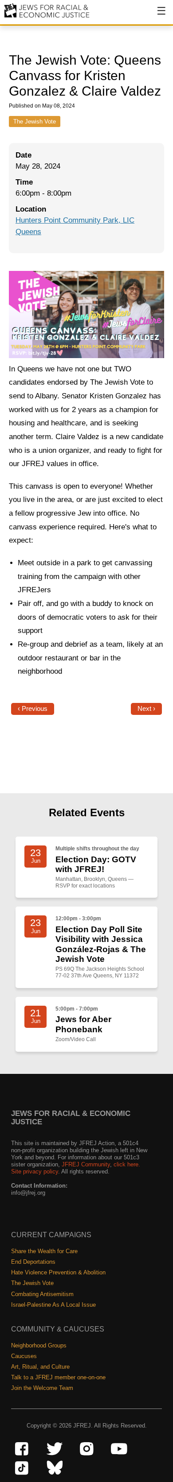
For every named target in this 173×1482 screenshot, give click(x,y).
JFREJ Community (86, 1164)
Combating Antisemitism (42, 1294)
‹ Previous (32, 708)
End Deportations (33, 1261)
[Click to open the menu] (155, 15)
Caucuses (24, 1356)
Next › (146, 708)
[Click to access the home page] (47, 17)
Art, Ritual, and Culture (40, 1366)
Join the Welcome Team (42, 1388)
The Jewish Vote (34, 121)
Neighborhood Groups (39, 1345)
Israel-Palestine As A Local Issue (53, 1304)
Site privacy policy (34, 1171)
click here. (127, 1164)
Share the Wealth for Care (44, 1251)
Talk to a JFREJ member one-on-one (58, 1377)
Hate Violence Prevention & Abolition (58, 1272)
